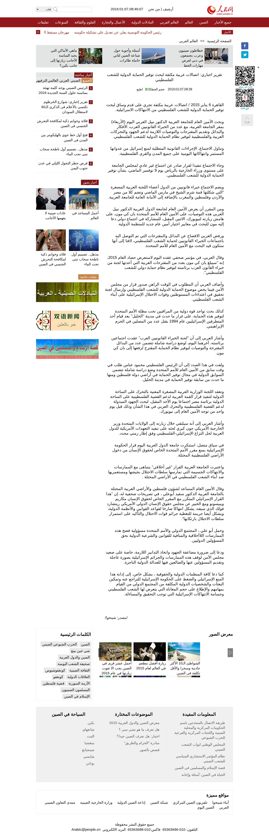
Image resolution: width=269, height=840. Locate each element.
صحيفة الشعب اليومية (74, 664)
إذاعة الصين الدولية (131, 802)
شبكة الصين (159, 802)
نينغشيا (89, 743)
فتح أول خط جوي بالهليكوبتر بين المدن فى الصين (64, 137)
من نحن (154, 9)
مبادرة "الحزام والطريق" (142, 743)
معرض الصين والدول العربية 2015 (134, 723)
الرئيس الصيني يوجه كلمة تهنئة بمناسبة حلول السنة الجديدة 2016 (63, 90)
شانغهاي (88, 729)
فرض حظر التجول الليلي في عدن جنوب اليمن (63, 165)
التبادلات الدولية (142, 22)
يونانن (90, 763)
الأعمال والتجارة (113, 22)
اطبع (140, 89)
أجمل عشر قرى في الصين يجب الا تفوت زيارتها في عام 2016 (117, 668)
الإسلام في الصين (77, 696)
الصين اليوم (206, 807)
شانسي (88, 757)
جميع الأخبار (222, 22)
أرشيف (167, 9)
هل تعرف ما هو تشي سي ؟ (139, 729)
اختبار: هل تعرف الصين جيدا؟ (138, 736)
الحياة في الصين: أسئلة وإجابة (203, 775)
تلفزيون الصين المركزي (190, 802)
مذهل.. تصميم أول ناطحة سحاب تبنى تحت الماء (64, 151)
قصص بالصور (150, 750)
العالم (189, 22)
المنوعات (61, 22)
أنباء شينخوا (220, 802)
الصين (203, 22)
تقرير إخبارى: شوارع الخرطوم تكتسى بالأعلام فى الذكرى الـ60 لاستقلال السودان (64, 107)
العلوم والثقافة (85, 22)
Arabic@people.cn (85, 830)
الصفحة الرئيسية (219, 41)
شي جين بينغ (80, 651)
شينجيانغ (88, 750)
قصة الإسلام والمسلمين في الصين (200, 768)
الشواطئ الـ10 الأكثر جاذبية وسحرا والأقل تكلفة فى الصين (185, 668)
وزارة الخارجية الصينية (96, 802)
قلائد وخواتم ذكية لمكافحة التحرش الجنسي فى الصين (62, 123)
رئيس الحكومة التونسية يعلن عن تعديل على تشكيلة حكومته (125, 32)
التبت (90, 736)
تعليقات (43, 22)
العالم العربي (169, 22)
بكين (91, 723)
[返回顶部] (251, 124)
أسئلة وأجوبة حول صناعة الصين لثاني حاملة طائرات (126, 55)
